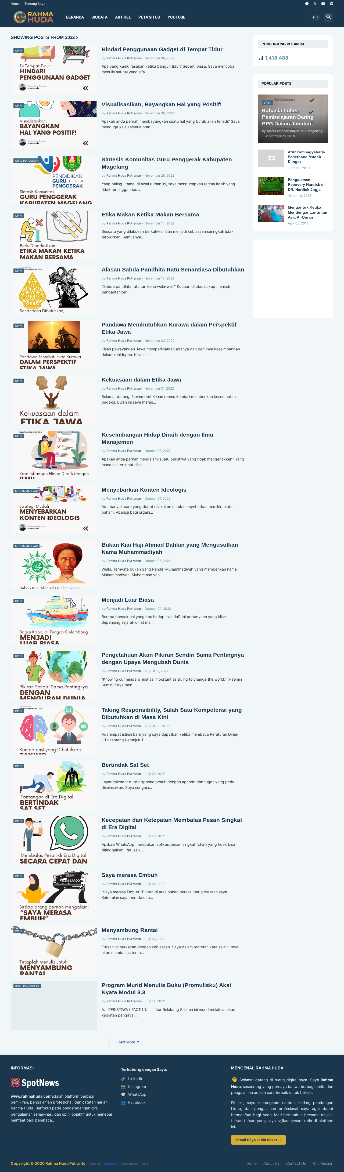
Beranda (75, 17)
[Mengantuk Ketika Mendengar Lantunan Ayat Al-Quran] (271, 213)
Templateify (110, 1163)
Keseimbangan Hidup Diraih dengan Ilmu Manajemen (157, 438)
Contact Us (296, 1163)
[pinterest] (331, 4)
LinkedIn (132, 1078)
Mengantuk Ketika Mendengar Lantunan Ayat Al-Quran (307, 212)
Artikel (123, 17)
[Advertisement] (291, 278)
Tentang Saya (34, 4)
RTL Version (323, 1163)
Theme (143, 1163)
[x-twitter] (315, 4)
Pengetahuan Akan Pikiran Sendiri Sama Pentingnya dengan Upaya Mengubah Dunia (173, 658)
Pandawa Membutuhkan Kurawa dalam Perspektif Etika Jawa (169, 328)
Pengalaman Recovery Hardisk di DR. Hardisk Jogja (306, 184)
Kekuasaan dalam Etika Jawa (141, 379)
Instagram (133, 1086)
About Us (271, 1163)
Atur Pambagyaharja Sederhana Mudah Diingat (306, 157)
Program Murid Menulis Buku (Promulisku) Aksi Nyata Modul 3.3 (166, 988)
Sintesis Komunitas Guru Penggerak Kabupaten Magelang (167, 163)
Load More (125, 1042)
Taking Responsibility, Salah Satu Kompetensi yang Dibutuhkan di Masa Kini (172, 713)
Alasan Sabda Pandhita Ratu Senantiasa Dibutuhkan (173, 269)
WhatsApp (133, 1094)
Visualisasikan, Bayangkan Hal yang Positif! (162, 104)
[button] (315, 17)
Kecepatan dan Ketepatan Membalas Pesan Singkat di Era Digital (172, 823)
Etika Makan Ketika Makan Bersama (150, 214)
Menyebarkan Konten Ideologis (144, 490)
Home (15, 4)
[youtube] (323, 4)
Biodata (99, 17)
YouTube (176, 17)
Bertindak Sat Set (125, 765)
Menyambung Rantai (130, 930)
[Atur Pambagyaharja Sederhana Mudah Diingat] (271, 158)
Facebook (133, 1102)
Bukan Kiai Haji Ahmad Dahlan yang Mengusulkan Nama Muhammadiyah (170, 548)
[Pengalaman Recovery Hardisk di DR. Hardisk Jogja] (271, 186)
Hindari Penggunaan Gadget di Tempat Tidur (162, 49)
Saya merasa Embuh (130, 875)
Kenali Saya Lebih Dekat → (258, 1140)
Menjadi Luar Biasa (128, 600)
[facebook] (307, 4)
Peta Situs (149, 17)
